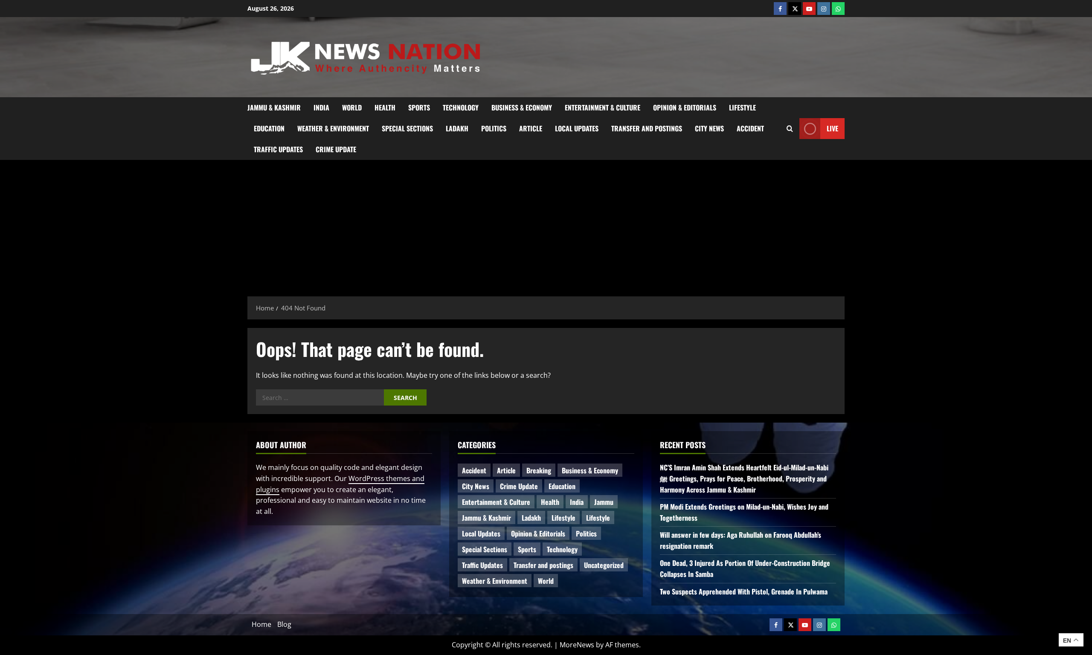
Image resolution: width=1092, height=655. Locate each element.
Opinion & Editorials (684, 107)
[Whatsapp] (838, 8)
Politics (493, 128)
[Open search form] (790, 128)
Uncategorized (604, 565)
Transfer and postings (646, 128)
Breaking (538, 470)
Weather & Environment (333, 128)
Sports (419, 107)
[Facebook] (780, 8)
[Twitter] (794, 8)
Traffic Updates (278, 149)
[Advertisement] (546, 224)
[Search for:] (320, 397)
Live (832, 128)
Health (385, 107)
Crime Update (336, 149)
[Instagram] (823, 8)
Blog (284, 624)
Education (269, 128)
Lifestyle (742, 107)
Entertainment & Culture (602, 107)
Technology (461, 107)
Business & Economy (521, 107)
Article (530, 128)
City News (709, 128)
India (321, 107)
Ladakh (457, 128)
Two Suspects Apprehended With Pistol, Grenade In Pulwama (744, 591)
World (352, 107)
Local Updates (576, 128)
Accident (750, 128)
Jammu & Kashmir (274, 107)
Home (261, 624)
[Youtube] (809, 8)
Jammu (603, 502)
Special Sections (407, 128)
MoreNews (577, 644)
